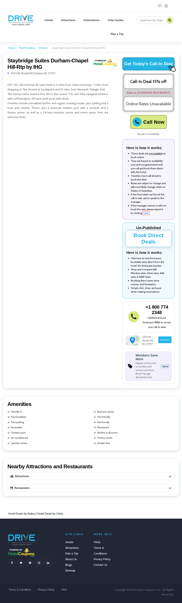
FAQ (64, 589)
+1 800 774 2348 (157, 309)
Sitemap (70, 570)
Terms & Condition (19, 589)
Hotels (49, 20)
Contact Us (100, 564)
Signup (165, 366)
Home (11, 47)
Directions (165, 339)
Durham (43, 47)
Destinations (92, 20)
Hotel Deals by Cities (50, 513)
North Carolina (27, 47)
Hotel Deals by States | (22, 513)
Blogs (68, 564)
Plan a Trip (117, 34)
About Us (71, 559)
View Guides (116, 20)
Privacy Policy (102, 559)
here (145, 213)
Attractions (68, 20)
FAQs (97, 542)
